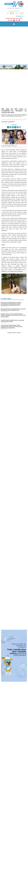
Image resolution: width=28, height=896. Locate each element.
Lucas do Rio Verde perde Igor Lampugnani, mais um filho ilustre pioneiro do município (11, 327)
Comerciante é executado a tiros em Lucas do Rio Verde (12, 321)
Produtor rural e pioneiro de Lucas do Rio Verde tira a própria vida (13, 309)
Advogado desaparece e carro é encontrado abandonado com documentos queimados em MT (11, 304)
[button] (14, 24)
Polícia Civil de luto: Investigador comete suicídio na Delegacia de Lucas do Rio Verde (13, 315)
